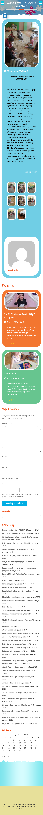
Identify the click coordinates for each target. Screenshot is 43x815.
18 (25, 745)
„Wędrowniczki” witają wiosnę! (13, 629)
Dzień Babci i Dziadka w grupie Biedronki (17, 698)
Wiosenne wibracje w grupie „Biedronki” (16, 613)
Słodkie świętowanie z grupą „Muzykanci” (17, 620)
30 (14, 750)
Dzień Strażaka (7, 580)
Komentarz (7, 423)
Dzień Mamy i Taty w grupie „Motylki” (16, 543)
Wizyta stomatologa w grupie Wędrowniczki (18, 561)
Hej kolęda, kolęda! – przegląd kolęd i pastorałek (20, 717)
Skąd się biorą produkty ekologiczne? (15, 654)
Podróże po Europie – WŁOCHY (13, 530)
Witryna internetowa (10, 478)
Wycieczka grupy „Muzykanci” (13, 583)
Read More (11, 343)
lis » (9, 756)
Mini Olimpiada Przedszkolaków (13, 533)
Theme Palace (26, 809)
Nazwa (5, 456)
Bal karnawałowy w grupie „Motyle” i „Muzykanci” (20, 315)
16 (14, 745)
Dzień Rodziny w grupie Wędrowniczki (16, 555)
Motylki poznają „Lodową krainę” (14, 647)
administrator (13, 270)
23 (14, 748)
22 (9, 748)
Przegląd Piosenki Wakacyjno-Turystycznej (18, 574)
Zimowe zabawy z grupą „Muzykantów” (17, 705)
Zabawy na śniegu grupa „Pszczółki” (15, 711)
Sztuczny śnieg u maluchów (12, 651)
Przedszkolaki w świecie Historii (14, 587)
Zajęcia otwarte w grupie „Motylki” (15, 636)
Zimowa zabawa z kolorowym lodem (15, 682)
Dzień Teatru (7, 606)
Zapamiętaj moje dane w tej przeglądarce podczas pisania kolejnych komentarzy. (20, 495)
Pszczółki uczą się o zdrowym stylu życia (17, 676)
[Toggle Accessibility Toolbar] (5, 16)
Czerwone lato (10, 373)
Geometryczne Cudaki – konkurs (14, 640)
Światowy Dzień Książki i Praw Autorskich (17, 600)
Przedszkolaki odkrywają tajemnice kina (16, 591)
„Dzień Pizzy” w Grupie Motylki (13, 667)
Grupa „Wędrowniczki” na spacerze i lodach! (18, 549)
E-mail (5, 467)
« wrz (4, 756)
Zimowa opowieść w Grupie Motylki (15, 692)
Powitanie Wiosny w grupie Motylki (15, 633)
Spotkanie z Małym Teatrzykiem (14, 610)
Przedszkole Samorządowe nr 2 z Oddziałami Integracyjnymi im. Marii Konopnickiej (21, 805)
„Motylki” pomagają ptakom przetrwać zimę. (18, 670)
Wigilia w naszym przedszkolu (13, 723)
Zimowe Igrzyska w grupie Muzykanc (15, 686)
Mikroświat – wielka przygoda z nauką (16, 597)
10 (20, 742)
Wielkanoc (6, 626)
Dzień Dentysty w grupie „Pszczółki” (16, 644)
